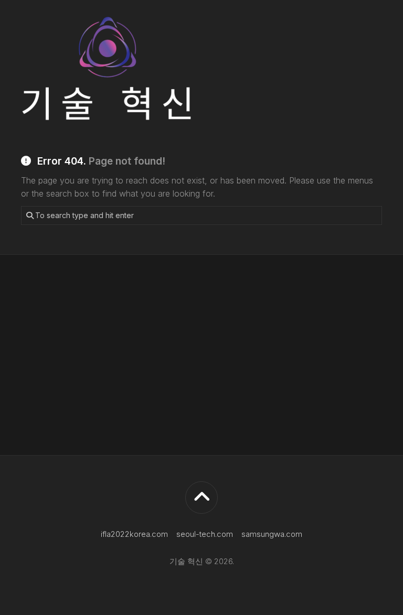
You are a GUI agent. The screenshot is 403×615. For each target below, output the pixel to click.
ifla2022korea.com (134, 534)
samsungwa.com (271, 534)
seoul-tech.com (204, 534)
